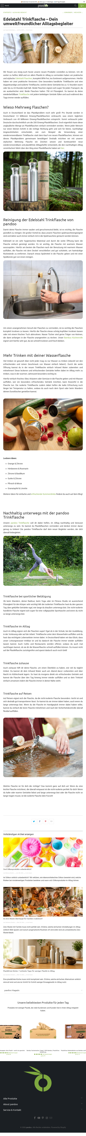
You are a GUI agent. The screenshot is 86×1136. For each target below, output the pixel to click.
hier (62, 148)
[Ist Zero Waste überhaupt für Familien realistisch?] (43, 902)
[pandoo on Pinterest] (43, 1118)
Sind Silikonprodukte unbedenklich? (17, 869)
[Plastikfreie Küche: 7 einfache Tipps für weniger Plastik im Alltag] (43, 954)
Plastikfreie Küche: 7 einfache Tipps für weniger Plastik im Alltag (29, 971)
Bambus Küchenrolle (73, 337)
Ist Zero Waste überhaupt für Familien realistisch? (23, 918)
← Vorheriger (67, 12)
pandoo (29, 1127)
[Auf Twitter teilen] (33, 821)
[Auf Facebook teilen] (39, 821)
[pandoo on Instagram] (47, 1118)
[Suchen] (75, 5)
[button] (38, 1054)
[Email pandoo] (51, 1118)
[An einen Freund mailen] (51, 821)
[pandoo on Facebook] (35, 1118)
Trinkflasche (24, 94)
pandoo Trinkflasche (20, 523)
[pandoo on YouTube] (39, 1118)
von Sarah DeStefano (9, 30)
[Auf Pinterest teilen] (45, 821)
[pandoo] (43, 5)
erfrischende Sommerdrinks (43, 494)
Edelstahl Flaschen (23, 78)
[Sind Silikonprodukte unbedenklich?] (43, 852)
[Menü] (1, 5)
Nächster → (78, 12)
